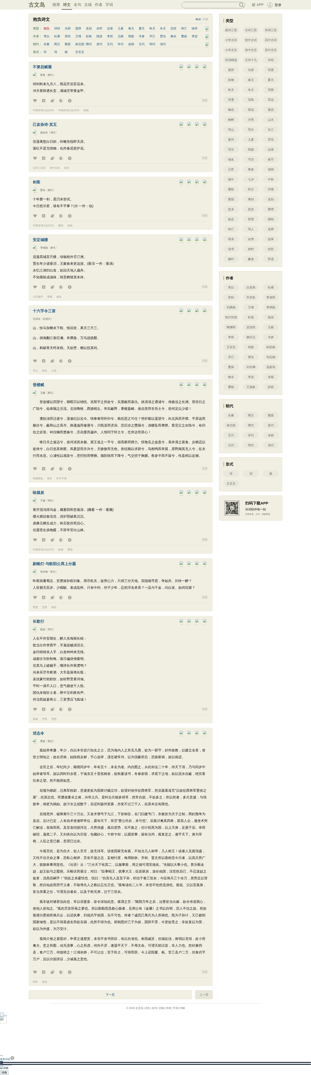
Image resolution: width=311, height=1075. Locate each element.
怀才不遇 (61, 478)
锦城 (35, 719)
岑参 (142, 36)
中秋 (271, 179)
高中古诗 (271, 40)
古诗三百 (251, 30)
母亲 (231, 239)
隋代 (89, 44)
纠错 (182, 1008)
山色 (53, 370)
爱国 (70, 549)
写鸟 (271, 139)
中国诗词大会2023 (68, 110)
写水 (251, 129)
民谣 (271, 259)
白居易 (250, 287)
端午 (231, 179)
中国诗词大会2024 (43, 110)
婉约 (231, 259)
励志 (231, 219)
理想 (53, 719)
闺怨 (271, 219)
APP (260, 5)
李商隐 (44, 247)
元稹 (121, 36)
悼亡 (184, 28)
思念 (251, 209)
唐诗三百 (231, 30)
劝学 (99, 28)
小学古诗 (231, 40)
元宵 (231, 169)
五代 (110, 44)
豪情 (60, 225)
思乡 (231, 209)
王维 (78, 36)
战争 (271, 239)
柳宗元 (250, 337)
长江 (271, 129)
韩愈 (131, 36)
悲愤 (173, 28)
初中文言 (251, 50)
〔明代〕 (50, 500)
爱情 (271, 209)
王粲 (42, 392)
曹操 (184, 36)
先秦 (47, 44)
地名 (231, 159)
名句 (77, 5)
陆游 (99, 36)
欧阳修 (270, 347)
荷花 (251, 109)
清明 (271, 169)
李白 (47, 36)
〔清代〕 (53, 132)
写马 (231, 149)
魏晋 (68, 44)
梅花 (231, 109)
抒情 (44, 719)
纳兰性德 (231, 317)
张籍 (271, 377)
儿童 (121, 28)
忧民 (271, 249)
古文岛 (37, 4)
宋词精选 (231, 60)
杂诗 (66, 167)
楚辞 (78, 28)
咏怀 (195, 28)
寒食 (251, 169)
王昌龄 (250, 387)
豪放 (251, 259)
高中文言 (271, 50)
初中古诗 (55, 167)
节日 (251, 159)
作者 (98, 5)
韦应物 (270, 357)
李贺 (195, 36)
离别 (251, 199)
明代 (152, 44)
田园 (251, 149)
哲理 (251, 219)
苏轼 (68, 36)
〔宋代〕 (53, 571)
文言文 (79, 52)
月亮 (251, 119)
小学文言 (231, 50)
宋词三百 (271, 30)
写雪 (231, 99)
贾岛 (163, 36)
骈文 (49, 478)
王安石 (231, 347)
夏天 (142, 28)
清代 (163, 44)
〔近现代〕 (46, 318)
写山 (35, 370)
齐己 (152, 36)
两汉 (57, 44)
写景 (271, 70)
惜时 (251, 249)
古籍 (88, 5)
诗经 (57, 28)
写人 (251, 229)
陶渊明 (231, 327)
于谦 (42, 500)
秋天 (152, 28)
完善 (204, 100)
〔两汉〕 (50, 392)
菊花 (271, 109)
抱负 (70, 225)
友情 (251, 239)
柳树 (231, 119)
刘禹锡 (231, 307)
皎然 (271, 387)
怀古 (251, 189)
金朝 (131, 44)
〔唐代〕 (50, 74)
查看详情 (5, 1059)
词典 (4, 1072)
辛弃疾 (250, 297)
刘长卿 (250, 367)
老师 (271, 229)
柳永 (173, 36)
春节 (271, 159)
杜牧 (89, 36)
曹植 (231, 387)
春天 (131, 28)
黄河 (231, 139)
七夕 (251, 179)
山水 (271, 119)
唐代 (99, 44)
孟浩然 (250, 327)
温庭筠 (270, 367)
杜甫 (57, 36)
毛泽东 (36, 318)
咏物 (86, 110)
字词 (109, 5)
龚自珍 (44, 132)
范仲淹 (44, 571)
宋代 (121, 44)
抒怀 (35, 981)
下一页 (110, 994)
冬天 (163, 28)
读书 (231, 249)
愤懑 (35, 607)
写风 (251, 99)
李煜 (110, 36)
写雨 (271, 89)
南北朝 (79, 44)
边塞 (110, 28)
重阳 (231, 189)
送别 (89, 28)
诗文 (67, 5)
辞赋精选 (38, 478)
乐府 (68, 28)
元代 (142, 44)
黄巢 (42, 74)
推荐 (56, 5)
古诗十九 (251, 60)
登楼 (49, 296)
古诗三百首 (39, 167)
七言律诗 (38, 296)
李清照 (270, 297)
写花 (271, 99)
